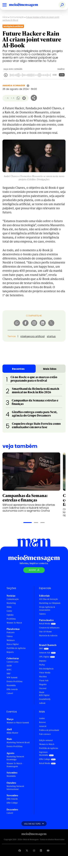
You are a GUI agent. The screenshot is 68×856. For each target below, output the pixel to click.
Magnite (43, 684)
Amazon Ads (44, 652)
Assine (42, 718)
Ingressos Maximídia (43, 753)
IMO (41, 648)
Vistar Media (44, 672)
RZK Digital (44, 695)
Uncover (43, 688)
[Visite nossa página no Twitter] (27, 850)
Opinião (10, 614)
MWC (9, 669)
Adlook (42, 703)
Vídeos (10, 636)
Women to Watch (46, 744)
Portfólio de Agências (16, 648)
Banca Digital (12, 644)
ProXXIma (11, 618)
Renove (42, 722)
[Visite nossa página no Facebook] (19, 850)
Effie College (12, 802)
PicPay (42, 664)
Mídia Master (12, 732)
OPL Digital (44, 656)
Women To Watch (14, 622)
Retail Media (44, 623)
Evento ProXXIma (14, 681)
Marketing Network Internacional (15, 788)
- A (6, 98)
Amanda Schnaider (13, 85)
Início (5, 17)
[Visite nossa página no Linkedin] (41, 850)
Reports (10, 652)
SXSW (9, 665)
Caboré (10, 693)
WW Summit (12, 677)
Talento (42, 613)
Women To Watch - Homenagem (15, 765)
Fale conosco (45, 734)
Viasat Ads (43, 680)
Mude (41, 692)
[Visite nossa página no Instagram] (34, 850)
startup (51, 336)
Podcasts (11, 632)
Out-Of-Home (45, 631)
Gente (9, 611)
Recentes (18, 369)
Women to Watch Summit (18, 722)
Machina (43, 676)
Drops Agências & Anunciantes (47, 608)
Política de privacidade (49, 730)
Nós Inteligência (46, 668)
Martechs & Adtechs (48, 635)
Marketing (11, 603)
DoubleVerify (45, 699)
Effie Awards (12, 689)
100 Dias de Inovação (48, 599)
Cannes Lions (12, 661)
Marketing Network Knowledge (15, 758)
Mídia (9, 607)
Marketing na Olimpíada (49, 603)
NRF (9, 673)
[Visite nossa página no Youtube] (48, 850)
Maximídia (11, 685)
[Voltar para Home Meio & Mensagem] (27, 5)
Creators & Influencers (49, 627)
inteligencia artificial (32, 336)
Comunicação (17, 17)
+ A (12, 98)
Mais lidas (49, 369)
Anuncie (42, 726)
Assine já (34, 570)
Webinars (11, 640)
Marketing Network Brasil (18, 742)
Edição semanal (46, 740)
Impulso (42, 660)
